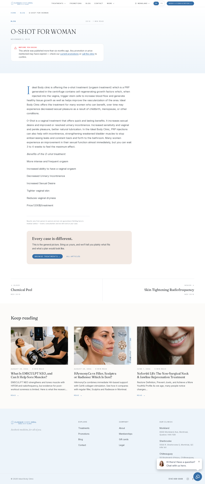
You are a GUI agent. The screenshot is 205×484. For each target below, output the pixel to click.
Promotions (76, 3)
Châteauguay (166, 453)
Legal (121, 445)
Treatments (57, 3)
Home (13, 13)
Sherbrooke (166, 441)
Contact (98, 3)
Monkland (164, 428)
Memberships (125, 434)
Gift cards (123, 439)
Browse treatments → (47, 256)
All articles (73, 256)
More (109, 3)
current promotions (69, 54)
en (156, 3)
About (122, 428)
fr (162, 3)
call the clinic (88, 54)
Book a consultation (180, 3)
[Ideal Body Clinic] (22, 3)
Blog (88, 3)
